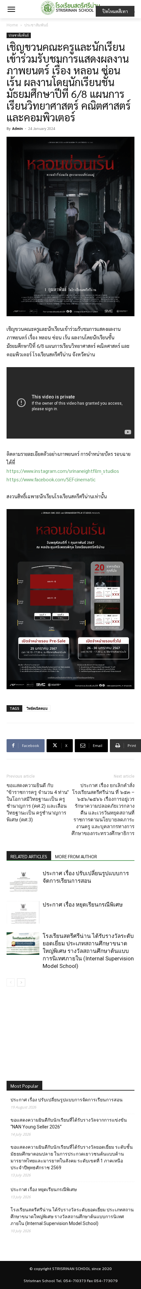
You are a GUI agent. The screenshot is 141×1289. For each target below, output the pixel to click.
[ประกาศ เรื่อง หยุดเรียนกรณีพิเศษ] (23, 912)
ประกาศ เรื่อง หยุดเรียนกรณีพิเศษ (83, 904)
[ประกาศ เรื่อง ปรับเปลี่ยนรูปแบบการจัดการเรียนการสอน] (23, 881)
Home (12, 25)
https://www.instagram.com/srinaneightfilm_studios (63, 471)
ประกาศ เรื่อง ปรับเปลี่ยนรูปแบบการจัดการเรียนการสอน (66, 1099)
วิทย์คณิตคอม (37, 708)
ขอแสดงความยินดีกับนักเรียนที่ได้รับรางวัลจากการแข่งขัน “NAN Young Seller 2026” (68, 1123)
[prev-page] (11, 982)
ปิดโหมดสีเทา (115, 11)
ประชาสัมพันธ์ (36, 25)
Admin (17, 128)
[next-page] (21, 982)
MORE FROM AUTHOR (76, 856)
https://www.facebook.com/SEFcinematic (51, 479)
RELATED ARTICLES (28, 856)
